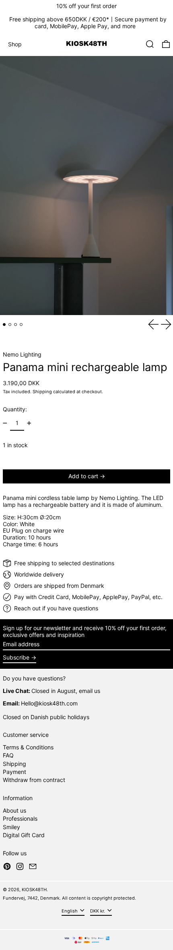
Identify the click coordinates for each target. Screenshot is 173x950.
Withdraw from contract (34, 779)
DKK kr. (98, 910)
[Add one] (29, 423)
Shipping (42, 391)
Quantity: (15, 409)
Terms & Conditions (28, 747)
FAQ (8, 755)
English (70, 910)
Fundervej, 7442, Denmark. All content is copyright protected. (69, 898)
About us (14, 810)
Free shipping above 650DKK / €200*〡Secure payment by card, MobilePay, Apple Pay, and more (88, 22)
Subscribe (16, 657)
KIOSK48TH (34, 889)
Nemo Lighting (22, 354)
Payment (14, 771)
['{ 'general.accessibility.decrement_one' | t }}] (5, 423)
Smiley (11, 826)
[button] (150, 44)
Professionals (20, 818)
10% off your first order (86, 5)
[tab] (4, 324)
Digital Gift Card (24, 835)
